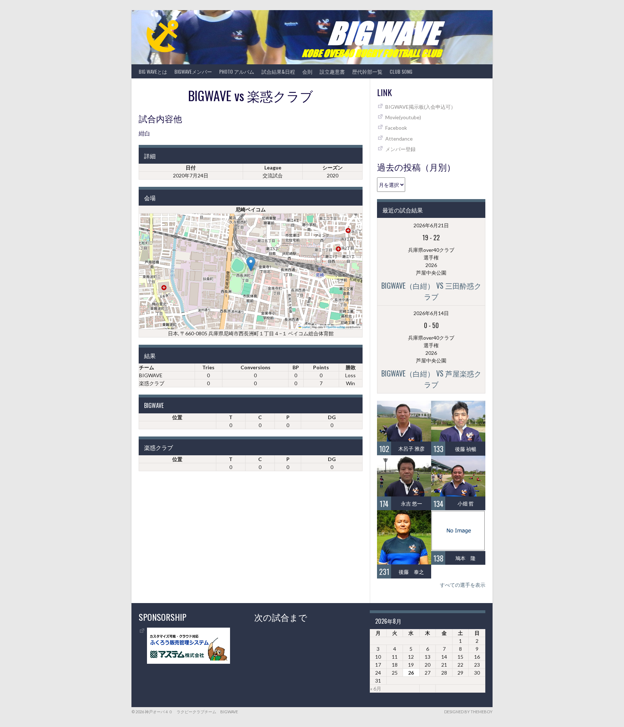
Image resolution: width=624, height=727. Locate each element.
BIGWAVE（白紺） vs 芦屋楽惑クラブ (431, 379)
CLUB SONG (401, 71)
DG (332, 417)
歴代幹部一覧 (367, 71)
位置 (177, 417)
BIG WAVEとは (153, 71)
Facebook (396, 128)
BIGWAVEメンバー (193, 71)
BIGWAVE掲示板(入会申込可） (420, 107)
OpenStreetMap (335, 327)
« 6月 (375, 688)
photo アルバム (236, 71)
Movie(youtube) (403, 117)
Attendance (399, 138)
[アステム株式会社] (188, 662)
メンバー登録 (400, 149)
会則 (307, 71)
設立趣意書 (332, 71)
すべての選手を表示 (462, 585)
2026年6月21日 (431, 225)
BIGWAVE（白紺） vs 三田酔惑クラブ (431, 291)
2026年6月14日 (431, 313)
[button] (250, 264)
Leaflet (305, 327)
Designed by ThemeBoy (468, 711)
